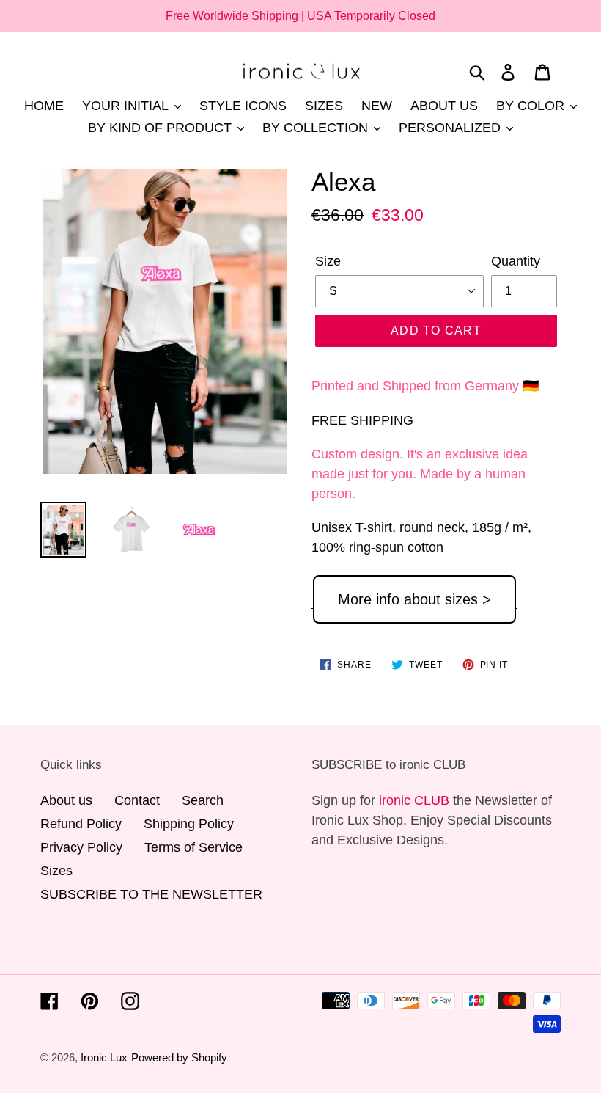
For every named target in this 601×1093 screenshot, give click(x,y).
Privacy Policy (81, 847)
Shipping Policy (189, 823)
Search (203, 800)
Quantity (515, 261)
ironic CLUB (414, 800)
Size (328, 261)
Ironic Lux (104, 1057)
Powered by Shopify (179, 1057)
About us (66, 800)
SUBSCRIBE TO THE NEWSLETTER (151, 894)
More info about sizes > (414, 599)
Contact (137, 800)
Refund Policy (81, 823)
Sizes (56, 870)
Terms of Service (193, 847)
